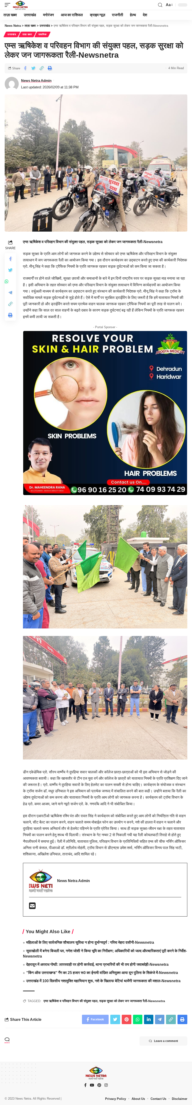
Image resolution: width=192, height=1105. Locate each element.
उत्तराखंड (11, 34)
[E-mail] (32, 907)
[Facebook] (85, 1085)
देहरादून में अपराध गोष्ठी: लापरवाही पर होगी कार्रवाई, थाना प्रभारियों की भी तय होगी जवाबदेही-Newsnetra (97, 964)
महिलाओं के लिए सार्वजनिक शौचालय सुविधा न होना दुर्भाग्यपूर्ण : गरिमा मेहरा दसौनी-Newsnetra (90, 942)
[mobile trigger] (9, 5)
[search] (160, 5)
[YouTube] (92, 1085)
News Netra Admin (36, 81)
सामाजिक (42, 34)
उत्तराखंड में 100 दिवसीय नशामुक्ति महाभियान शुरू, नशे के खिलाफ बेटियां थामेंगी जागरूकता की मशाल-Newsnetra (103, 981)
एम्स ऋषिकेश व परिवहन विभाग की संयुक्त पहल (70, 1001)
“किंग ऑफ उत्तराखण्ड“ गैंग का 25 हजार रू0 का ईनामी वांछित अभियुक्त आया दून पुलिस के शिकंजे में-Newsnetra (102, 973)
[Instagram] (106, 1085)
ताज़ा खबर (27, 34)
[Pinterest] (99, 1085)
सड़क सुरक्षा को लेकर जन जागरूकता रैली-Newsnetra (132, 1001)
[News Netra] (20, 5)
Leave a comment (166, 1041)
